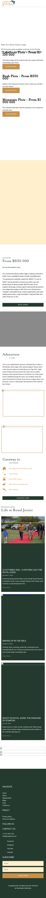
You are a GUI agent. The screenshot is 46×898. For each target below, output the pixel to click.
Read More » (6, 587)
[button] (42, 3)
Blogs (4, 800)
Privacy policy (7, 817)
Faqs (4, 803)
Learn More (11, 66)
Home (4, 793)
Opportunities (6, 798)
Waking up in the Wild (14, 641)
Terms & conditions (8, 819)
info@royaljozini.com (9, 836)
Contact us (6, 805)
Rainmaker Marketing (24, 888)
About (4, 795)
